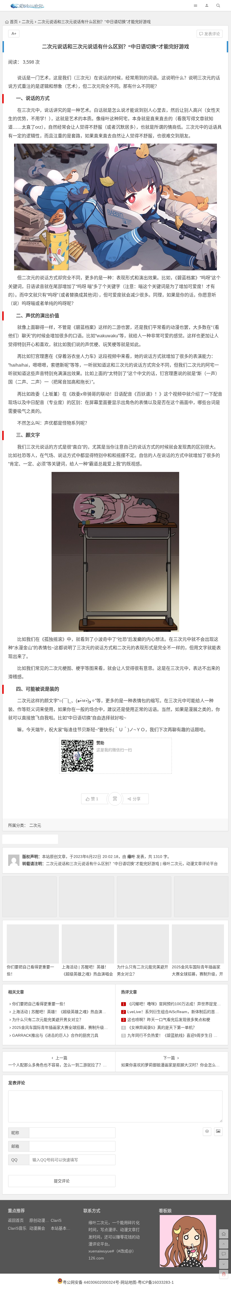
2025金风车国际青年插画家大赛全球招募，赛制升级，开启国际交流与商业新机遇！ (197, 974)
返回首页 (16, 1220)
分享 (137, 799)
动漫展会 (37, 1228)
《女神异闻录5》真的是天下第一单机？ (162, 1027)
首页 (14, 21)
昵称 (15, 1133)
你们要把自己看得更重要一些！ (39, 1004)
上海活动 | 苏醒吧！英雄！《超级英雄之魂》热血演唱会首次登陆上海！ (87, 974)
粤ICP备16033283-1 (156, 1282)
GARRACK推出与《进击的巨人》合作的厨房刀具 (55, 1035)
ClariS (56, 1220)
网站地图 (128, 1282)
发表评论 (211, 34)
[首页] (223, 1233)
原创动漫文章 (41, 1220)
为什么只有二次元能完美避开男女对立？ (47, 1019)
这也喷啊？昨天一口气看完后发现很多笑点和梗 (168, 1019)
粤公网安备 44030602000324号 (91, 1282)
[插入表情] (207, 1131)
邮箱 (15, 1146)
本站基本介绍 (62, 1228)
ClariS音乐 (17, 1228)
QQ (14, 1160)
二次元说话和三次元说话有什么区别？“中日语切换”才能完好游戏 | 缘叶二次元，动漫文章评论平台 (132, 863)
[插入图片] (218, 1131)
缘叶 (131, 856)
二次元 (28, 21)
